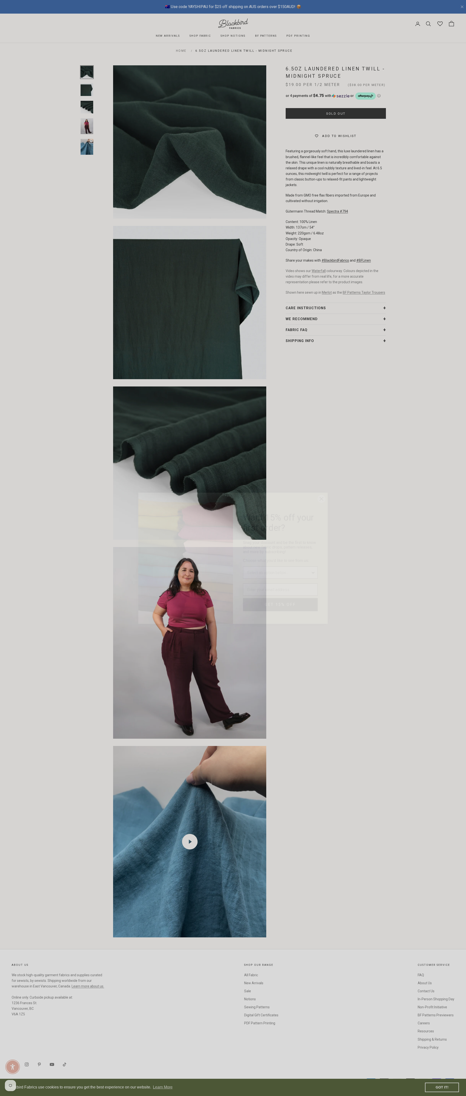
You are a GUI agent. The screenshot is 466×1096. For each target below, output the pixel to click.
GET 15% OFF (280, 594)
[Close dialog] (321, 488)
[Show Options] (313, 562)
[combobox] (279, 562)
